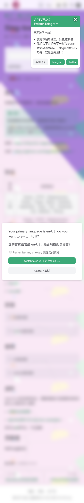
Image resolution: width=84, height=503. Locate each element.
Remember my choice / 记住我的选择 (36, 252)
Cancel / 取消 (42, 270)
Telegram (57, 62)
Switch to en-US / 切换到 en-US (42, 260)
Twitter (72, 62)
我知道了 (41, 62)
